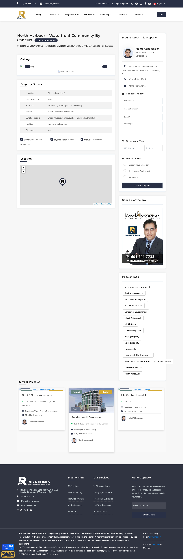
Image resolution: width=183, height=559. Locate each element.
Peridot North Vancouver (86, 417)
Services (88, 14)
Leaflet (96, 204)
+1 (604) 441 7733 (137, 79)
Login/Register (121, 3)
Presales (53, 14)
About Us (72, 511)
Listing (38, 14)
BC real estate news (133, 305)
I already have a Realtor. (138, 164)
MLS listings (130, 324)
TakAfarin (155, 544)
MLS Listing (73, 486)
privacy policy (155, 537)
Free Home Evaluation (103, 498)
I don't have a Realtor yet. (139, 171)
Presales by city (75, 492)
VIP (161, 14)
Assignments (70, 14)
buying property (132, 336)
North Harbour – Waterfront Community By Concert (148, 361)
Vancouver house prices (135, 299)
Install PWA (103, 3)
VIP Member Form (102, 486)
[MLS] (8, 554)
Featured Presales (76, 498)
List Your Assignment (103, 505)
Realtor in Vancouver (134, 293)
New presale (130, 349)
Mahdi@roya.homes (138, 86)
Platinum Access (101, 511)
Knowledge (105, 14)
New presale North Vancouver (138, 355)
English (159, 3)
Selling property (132, 343)
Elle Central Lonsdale (134, 395)
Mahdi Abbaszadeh (133, 318)
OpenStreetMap (106, 204)
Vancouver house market (136, 312)
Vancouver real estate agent (137, 287)
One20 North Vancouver (37, 395)
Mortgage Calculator (103, 492)
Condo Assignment (133, 330)
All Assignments (75, 505)
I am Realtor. (133, 177)
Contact (137, 14)
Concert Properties (133, 367)
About (122, 14)
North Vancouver (132, 373)
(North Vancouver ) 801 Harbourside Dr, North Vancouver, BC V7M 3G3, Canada (60, 45)
